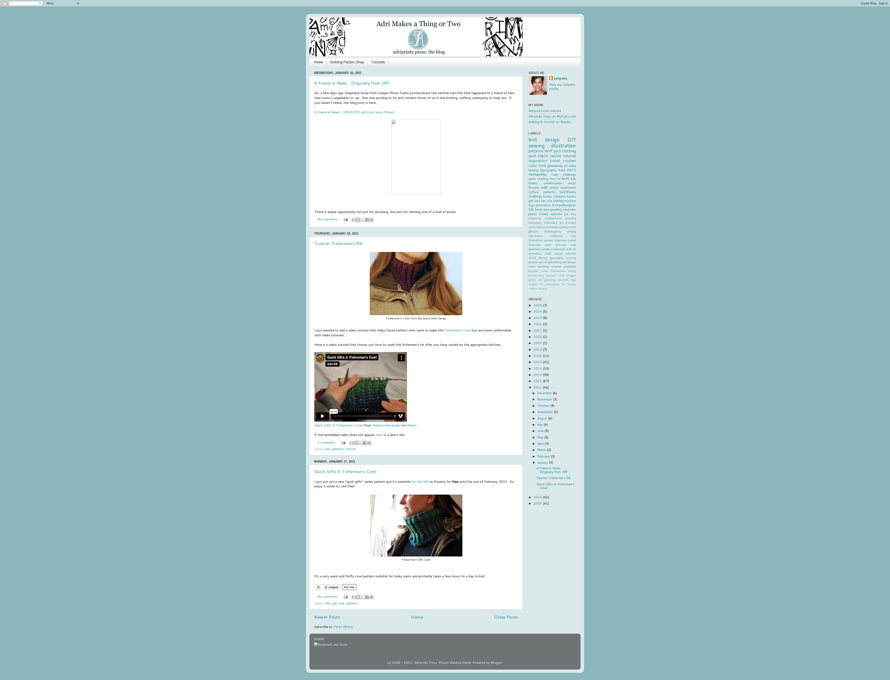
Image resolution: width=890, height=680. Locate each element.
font (542, 165)
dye (566, 214)
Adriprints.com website (544, 110)
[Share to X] (362, 219)
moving (571, 258)
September (545, 412)
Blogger (496, 662)
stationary (535, 223)
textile (555, 155)
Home (318, 62)
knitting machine (564, 200)
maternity (534, 218)
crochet (569, 160)
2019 (538, 343)
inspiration (537, 160)
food (561, 170)
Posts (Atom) (343, 626)
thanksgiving (553, 231)
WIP (548, 150)
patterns (338, 449)
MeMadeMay (537, 174)
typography (548, 170)
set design (569, 262)
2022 (538, 324)
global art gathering (541, 279)
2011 (538, 387)
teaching (543, 266)
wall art (571, 249)
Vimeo (411, 425)
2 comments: (327, 442)
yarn (557, 150)
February (544, 456)
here (379, 434)
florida (543, 258)
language (534, 245)
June (540, 431)
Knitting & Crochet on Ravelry (549, 122)
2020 (538, 336)
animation (535, 253)
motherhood (553, 218)
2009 (538, 503)
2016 (538, 355)
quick (532, 178)
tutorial (351, 449)
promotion (543, 205)
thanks (533, 183)
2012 (538, 381)
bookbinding (536, 275)
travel (555, 160)
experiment (568, 187)
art (566, 165)
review (543, 214)
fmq (573, 214)
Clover (544, 271)
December (545, 393)
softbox (533, 288)
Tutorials (378, 62)
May (540, 437)
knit (327, 449)
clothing (569, 150)
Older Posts (506, 617)
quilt (532, 155)
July (540, 424)
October (543, 405)
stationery (550, 223)
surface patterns (541, 192)
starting (542, 178)
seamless (534, 249)
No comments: (328, 219)
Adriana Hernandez (386, 425)
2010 (538, 497)
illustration (563, 145)
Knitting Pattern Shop (347, 62)
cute (573, 236)
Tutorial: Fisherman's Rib (338, 243)
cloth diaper (554, 253)
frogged (571, 275)
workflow (569, 266)
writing (571, 231)
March (542, 450)
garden (548, 240)
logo (531, 205)
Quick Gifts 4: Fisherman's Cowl (338, 425)
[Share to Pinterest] (371, 219)
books (547, 196)
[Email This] (354, 219)
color (532, 165)
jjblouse (533, 231)
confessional (567, 227)
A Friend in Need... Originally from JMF (352, 83)
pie (541, 262)
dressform (535, 240)
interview (561, 240)
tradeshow (558, 249)
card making (536, 227)
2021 (538, 330)
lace (537, 200)
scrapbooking (552, 262)
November (545, 399)
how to (555, 178)
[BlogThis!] (358, 219)
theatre (543, 288)
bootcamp (542, 209)
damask (571, 253)
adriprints (560, 78)
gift (334, 603)
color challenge (563, 174)
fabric (543, 155)
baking (572, 271)
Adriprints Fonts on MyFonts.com (552, 116)
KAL (531, 209)
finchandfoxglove (564, 205)
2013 (538, 374)
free (328, 603)
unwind (556, 266)
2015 (538, 362)
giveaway (555, 165)
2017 (538, 349)
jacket (572, 240)
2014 (538, 368)
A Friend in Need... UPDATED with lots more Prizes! (354, 112)
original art (535, 284)
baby (572, 165)
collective (556, 236)
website (556, 214)
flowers (533, 187)
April (541, 443)
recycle (571, 284)
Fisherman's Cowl (457, 330)
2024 (538, 311)
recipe (554, 187)
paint (548, 245)
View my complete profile (562, 86)
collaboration (553, 183)
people (532, 262)
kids (573, 209)
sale (573, 245)
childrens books (564, 196)
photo (532, 214)
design (552, 139)
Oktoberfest (558, 271)
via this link (420, 481)
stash (531, 266)
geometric (556, 258)
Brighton (533, 271)
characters (535, 236)
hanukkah (563, 279)
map (573, 279)
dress (572, 183)
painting (571, 218)
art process (567, 223)
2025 (538, 305)
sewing (536, 145)
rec (563, 284)
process (561, 245)
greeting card (559, 209)
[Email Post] (345, 219)
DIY (571, 139)
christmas (551, 227)
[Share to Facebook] (367, 219)
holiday (533, 170)
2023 (538, 317)
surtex (546, 249)
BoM (565, 178)
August (542, 418)
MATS (571, 170)
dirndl (532, 258)
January (543, 462)
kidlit (544, 187)
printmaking (552, 284)
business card (555, 275)
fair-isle (546, 200)
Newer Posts (327, 617)
